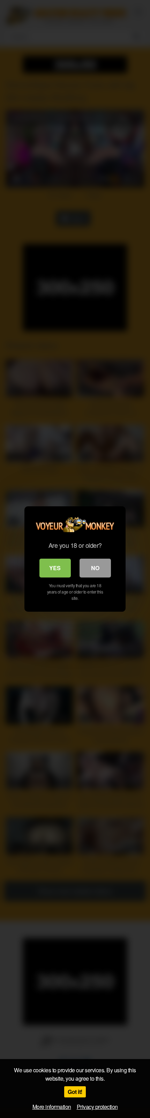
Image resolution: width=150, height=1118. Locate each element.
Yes (55, 568)
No (95, 568)
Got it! (75, 1092)
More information (51, 1107)
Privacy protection (97, 1107)
